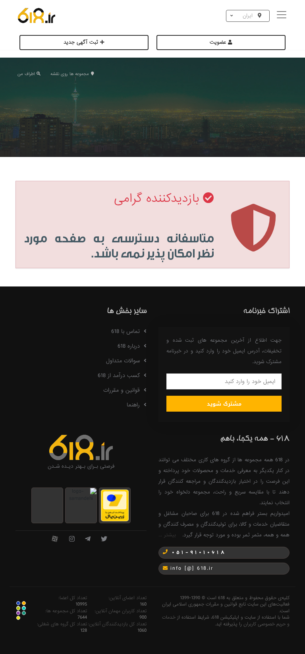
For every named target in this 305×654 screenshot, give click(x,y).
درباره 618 (129, 346)
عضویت (219, 42)
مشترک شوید (224, 404)
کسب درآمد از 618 (119, 375)
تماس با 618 (125, 331)
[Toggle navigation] (283, 16)
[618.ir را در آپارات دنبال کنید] (55, 539)
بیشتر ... (167, 535)
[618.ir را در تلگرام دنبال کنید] (88, 539)
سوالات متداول (123, 360)
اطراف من (26, 74)
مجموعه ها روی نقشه (69, 74)
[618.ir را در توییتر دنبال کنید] (104, 539)
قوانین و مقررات (121, 390)
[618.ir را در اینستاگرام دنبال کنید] (72, 539)
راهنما (133, 405)
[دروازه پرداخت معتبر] (115, 505)
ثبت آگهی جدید (82, 42)
